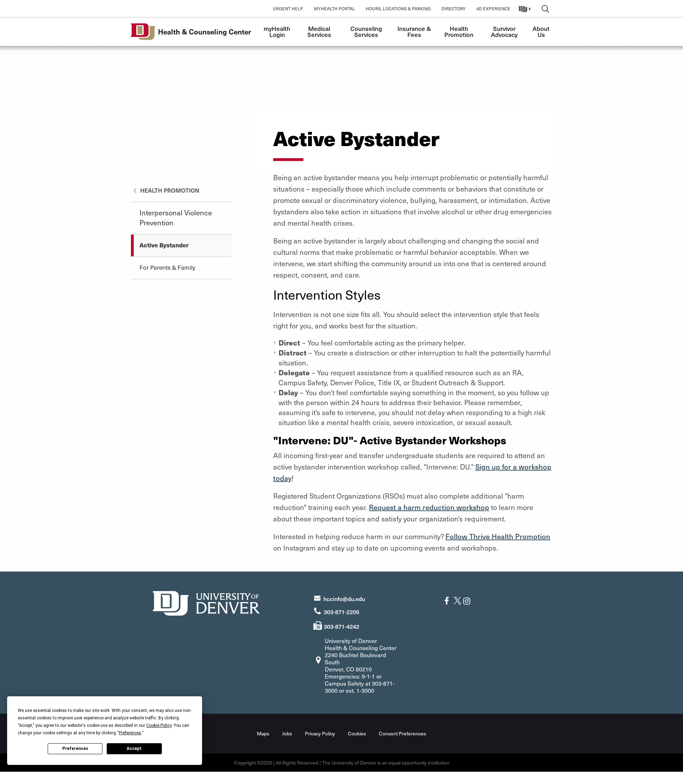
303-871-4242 (341, 626)
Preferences (75, 748)
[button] (525, 8)
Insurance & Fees (415, 31)
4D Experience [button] (493, 8)
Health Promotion (458, 31)
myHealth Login (278, 31)
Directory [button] (453, 8)
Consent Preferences (402, 733)
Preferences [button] (130, 732)
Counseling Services (366, 31)
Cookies (357, 733)
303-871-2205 (341, 612)
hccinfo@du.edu (344, 598)
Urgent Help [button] (288, 8)
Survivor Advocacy (504, 31)
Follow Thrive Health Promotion (497, 536)
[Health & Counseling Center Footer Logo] (206, 602)
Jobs (287, 733)
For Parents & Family (167, 267)
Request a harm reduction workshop (429, 507)
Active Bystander (164, 245)
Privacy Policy (320, 733)
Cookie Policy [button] (158, 725)
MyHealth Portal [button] (334, 8)
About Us (542, 31)
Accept (134, 748)
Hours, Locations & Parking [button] (398, 8)
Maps (263, 733)
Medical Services (319, 31)
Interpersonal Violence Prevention (175, 217)
